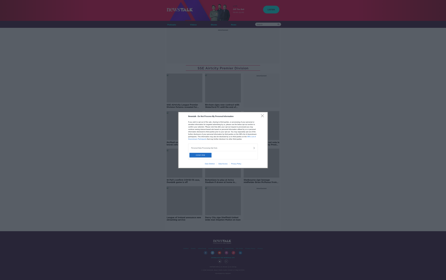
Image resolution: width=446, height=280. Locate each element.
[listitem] (223, 148)
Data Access (223, 164)
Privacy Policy (236, 164)
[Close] (263, 116)
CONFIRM (200, 155)
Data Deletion (210, 164)
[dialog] (223, 140)
